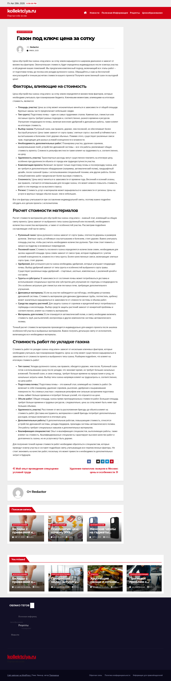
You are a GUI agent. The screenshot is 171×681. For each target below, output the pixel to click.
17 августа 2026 (23, 587)
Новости (95, 13)
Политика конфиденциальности (117, 675)
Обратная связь (95, 675)
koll (31, 537)
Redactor (34, 47)
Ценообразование (152, 13)
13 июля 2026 (138, 587)
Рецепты (135, 13)
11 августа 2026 (62, 587)
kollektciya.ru (21, 11)
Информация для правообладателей (148, 675)
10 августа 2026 (101, 587)
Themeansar (54, 675)
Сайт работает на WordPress (19, 675)
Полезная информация (115, 13)
